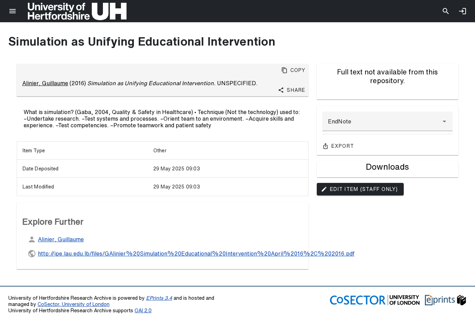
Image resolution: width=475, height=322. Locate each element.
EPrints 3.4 (159, 297)
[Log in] (462, 11)
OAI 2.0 (143, 310)
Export (342, 146)
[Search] (445, 11)
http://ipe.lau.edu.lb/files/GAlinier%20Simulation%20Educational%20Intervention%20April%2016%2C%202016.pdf (196, 253)
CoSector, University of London (74, 304)
